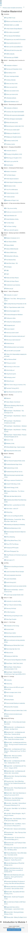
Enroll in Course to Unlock (14, 929)
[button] (1, 1)
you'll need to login (20, 927)
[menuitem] (1, 3)
